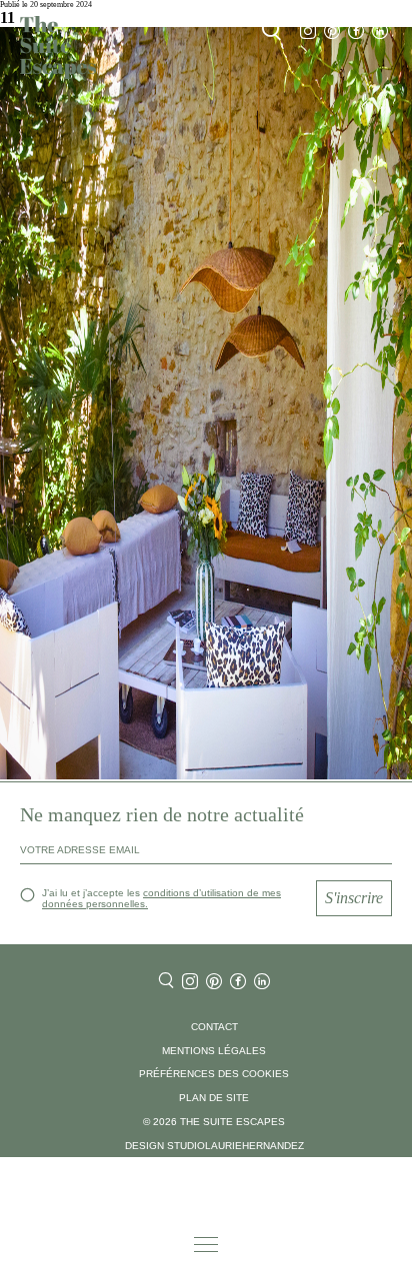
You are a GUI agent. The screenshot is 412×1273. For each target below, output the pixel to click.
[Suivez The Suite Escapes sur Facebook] (356, 31)
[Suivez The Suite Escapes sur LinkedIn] (380, 31)
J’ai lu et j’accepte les (161, 898)
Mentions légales (214, 1050)
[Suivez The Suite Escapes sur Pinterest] (332, 31)
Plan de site (214, 1097)
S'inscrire (354, 897)
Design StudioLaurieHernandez (214, 1145)
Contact (214, 1026)
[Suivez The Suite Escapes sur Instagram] (308, 31)
